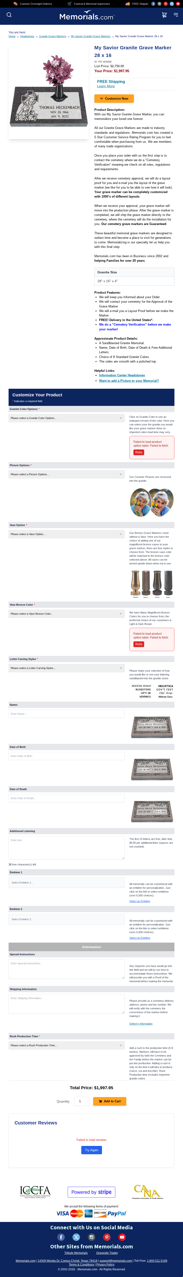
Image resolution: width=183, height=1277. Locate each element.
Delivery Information (140, 1023)
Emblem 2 (16, 909)
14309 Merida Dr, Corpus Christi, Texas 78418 (67, 1260)
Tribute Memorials (76, 1253)
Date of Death (18, 789)
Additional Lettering (22, 831)
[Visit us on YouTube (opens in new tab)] (178, 4)
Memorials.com (26, 1260)
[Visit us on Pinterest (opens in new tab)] (165, 4)
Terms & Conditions (81, 1264)
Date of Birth (18, 747)
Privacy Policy (105, 1264)
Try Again (91, 1150)
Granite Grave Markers (52, 36)
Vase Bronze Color (22, 604)
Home (12, 36)
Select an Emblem (139, 901)
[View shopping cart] (164, 15)
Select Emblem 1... (22, 882)
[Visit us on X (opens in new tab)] (172, 4)
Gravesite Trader (107, 1253)
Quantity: (63, 1101)
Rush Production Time (25, 1036)
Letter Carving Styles (24, 659)
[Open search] (9, 15)
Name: (14, 704)
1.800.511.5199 (157, 1260)
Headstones (27, 36)
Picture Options (20, 465)
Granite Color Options (25, 409)
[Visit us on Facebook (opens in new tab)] (153, 4)
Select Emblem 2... (22, 919)
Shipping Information (23, 989)
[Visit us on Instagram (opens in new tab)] (159, 4)
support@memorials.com (116, 1260)
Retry (138, 452)
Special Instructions (22, 954)
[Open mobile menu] (176, 15)
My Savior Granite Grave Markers (91, 36)
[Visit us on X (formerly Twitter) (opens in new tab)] (76, 1237)
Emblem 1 (16, 872)
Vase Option (18, 525)
